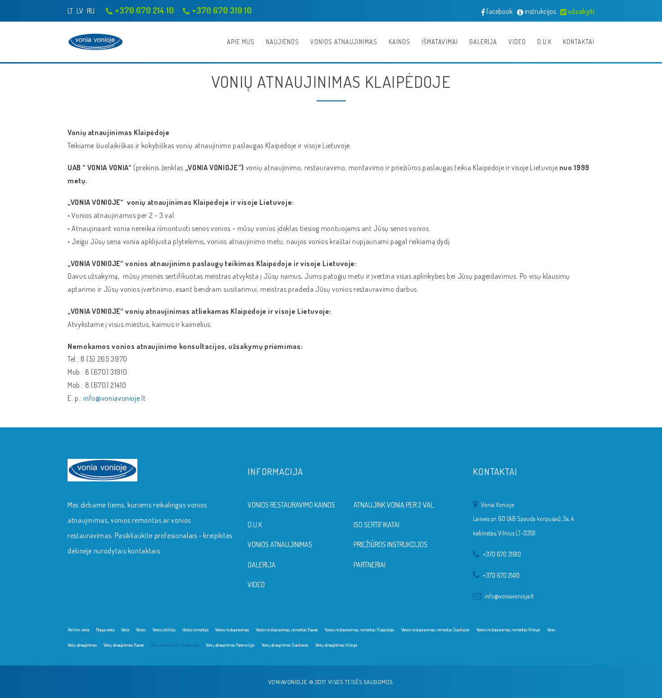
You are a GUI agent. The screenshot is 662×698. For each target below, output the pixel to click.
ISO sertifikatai (376, 524)
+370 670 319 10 (222, 10)
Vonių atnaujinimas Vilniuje (336, 645)
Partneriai (369, 564)
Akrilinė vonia (78, 629)
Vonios (141, 629)
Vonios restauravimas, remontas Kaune (287, 629)
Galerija (483, 41)
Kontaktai (578, 41)
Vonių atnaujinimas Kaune (124, 645)
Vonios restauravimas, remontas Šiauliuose (435, 629)
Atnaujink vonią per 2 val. (394, 504)
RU (91, 10)
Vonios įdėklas (164, 629)
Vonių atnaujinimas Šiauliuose (285, 645)
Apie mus (240, 41)
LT (70, 10)
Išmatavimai (440, 41)
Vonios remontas (195, 629)
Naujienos (282, 41)
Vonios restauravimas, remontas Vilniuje (508, 629)
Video (517, 41)
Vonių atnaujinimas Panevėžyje (230, 645)
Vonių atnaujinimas (82, 645)
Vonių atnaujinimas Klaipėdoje (175, 645)
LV (80, 10)
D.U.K (544, 41)
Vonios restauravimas (232, 629)
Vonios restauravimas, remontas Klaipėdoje (359, 629)
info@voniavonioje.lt (114, 398)
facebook (498, 11)
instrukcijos (539, 11)
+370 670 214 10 (144, 10)
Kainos (399, 41)
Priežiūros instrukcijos (390, 544)
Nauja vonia (105, 629)
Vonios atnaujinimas (343, 41)
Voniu (551, 629)
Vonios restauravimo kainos (291, 504)
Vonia (125, 629)
